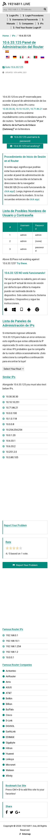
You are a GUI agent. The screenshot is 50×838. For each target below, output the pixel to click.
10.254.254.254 (14, 429)
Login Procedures (34, 15)
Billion (9, 704)
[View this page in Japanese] (27, 58)
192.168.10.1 (12, 640)
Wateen (10, 770)
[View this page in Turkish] (25, 63)
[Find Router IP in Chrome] (37, 309)
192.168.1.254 (13, 646)
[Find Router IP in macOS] (5, 309)
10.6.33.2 (10, 446)
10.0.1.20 (10, 435)
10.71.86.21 (36, 108)
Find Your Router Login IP (28, 27)
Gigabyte (10, 742)
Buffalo (10, 709)
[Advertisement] (25, 84)
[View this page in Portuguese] (34, 58)
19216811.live (19, 4)
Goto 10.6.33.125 (14, 67)
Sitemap (26, 834)
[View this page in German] (13, 58)
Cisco (9, 715)
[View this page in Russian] (41, 58)
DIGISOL (10, 726)
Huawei (10, 753)
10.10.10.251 (22, 108)
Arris (8, 681)
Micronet (10, 764)
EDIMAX (10, 737)
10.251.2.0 (11, 451)
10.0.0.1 (10, 657)
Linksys (10, 759)
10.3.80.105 (12, 457)
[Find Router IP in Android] (29, 309)
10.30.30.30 (9, 108)
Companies (27, 23)
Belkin (9, 698)
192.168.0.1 (12, 635)
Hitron (9, 748)
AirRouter (11, 676)
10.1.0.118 (11, 418)
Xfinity (9, 775)
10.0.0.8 (10, 424)
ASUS (9, 687)
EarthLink (11, 731)
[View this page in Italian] (20, 58)
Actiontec (11, 670)
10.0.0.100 (11, 413)
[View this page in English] (8, 58)
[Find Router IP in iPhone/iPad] (21, 309)
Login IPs (14, 15)
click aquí (9, 191)
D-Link (9, 720)
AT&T (9, 693)
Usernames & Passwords (25, 19)
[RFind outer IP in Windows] (14, 309)
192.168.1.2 (12, 651)
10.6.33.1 (10, 440)
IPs (41, 23)
